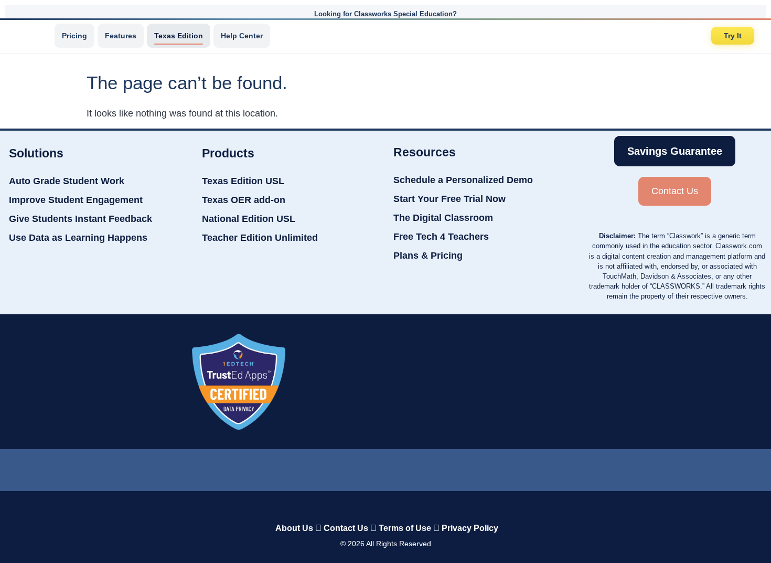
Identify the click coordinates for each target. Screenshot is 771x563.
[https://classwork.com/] (374, 506)
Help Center (242, 35)
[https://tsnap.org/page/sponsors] (540, 381)
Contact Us (346, 528)
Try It (733, 35)
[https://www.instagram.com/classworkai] (426, 467)
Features (120, 35)
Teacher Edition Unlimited (260, 237)
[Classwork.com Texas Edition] (31, 35)
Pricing (74, 35)
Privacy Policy (470, 528)
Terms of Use (405, 528)
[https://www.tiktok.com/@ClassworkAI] (344, 468)
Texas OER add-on (243, 200)
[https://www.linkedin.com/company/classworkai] (304, 467)
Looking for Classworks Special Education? (385, 14)
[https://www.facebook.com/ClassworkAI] (385, 467)
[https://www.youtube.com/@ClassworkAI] (468, 467)
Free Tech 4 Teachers (441, 236)
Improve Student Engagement (76, 200)
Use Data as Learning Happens (78, 237)
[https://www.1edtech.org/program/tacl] (238, 382)
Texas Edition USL (243, 181)
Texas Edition (178, 35)
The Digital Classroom (443, 218)
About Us (294, 528)
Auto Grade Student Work (66, 181)
